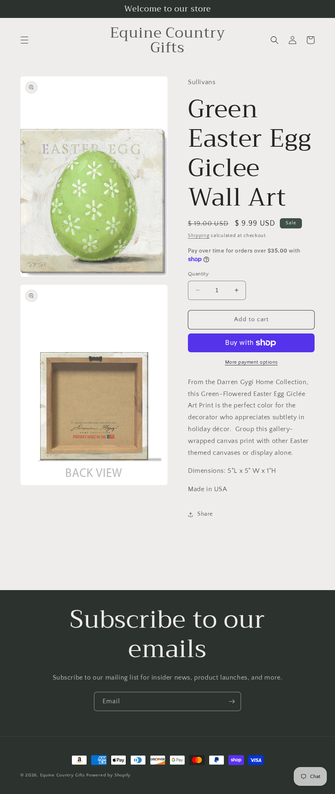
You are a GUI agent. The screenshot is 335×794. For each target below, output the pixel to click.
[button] (25, 40)
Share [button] (205, 514)
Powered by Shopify (108, 775)
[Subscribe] (232, 701)
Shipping (199, 235)
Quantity (198, 274)
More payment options (251, 362)
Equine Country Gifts (62, 775)
